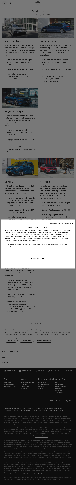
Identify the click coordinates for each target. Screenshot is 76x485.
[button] (61, 223)
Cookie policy (58, 244)
